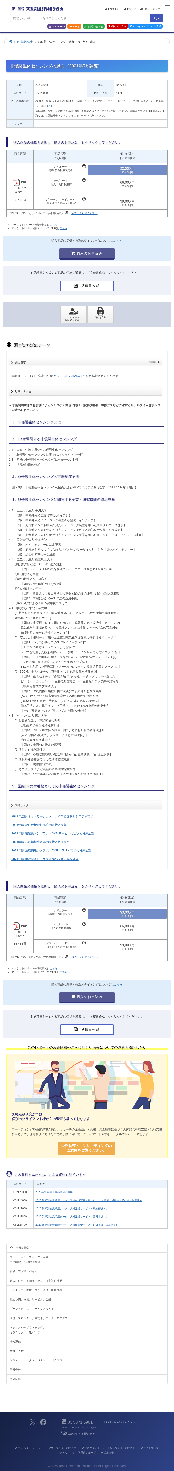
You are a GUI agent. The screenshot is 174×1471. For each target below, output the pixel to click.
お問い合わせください (84, 213)
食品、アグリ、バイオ (23, 1271)
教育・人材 (17, 1351)
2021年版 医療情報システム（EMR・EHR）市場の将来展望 (51, 850)
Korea (131, 9)
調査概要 (87, 362)
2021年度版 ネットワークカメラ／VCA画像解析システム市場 (52, 816)
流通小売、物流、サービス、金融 (30, 1299)
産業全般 (15, 1369)
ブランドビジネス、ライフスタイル (32, 1308)
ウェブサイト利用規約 (63, 1448)
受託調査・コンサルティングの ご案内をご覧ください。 (86, 1148)
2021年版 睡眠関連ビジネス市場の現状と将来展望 (45, 859)
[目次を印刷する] (100, 314)
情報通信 (15, 1341)
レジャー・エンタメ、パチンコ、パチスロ (36, 1360)
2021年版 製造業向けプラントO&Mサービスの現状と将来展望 (52, 833)
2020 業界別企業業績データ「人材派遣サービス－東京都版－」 (71, 1208)
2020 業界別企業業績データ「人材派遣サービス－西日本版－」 (71, 1216)
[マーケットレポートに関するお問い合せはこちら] (73, 314)
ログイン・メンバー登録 (147, 26)
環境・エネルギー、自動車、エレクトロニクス (39, 1318)
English (113, 9)
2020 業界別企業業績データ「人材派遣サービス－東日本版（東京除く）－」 (79, 1224)
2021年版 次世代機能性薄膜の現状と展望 (39, 825)
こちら (52, 105)
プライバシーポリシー (30, 1448)
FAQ (64, 1452)
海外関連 (15, 1379)
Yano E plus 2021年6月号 (71, 376)
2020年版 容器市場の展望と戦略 (54, 1192)
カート (76, 26)
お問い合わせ (95, 26)
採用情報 (109, 1452)
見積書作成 (90, 286)
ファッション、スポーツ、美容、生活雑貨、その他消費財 (30, 1259)
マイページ (58, 26)
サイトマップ (152, 9)
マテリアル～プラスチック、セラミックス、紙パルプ (28, 1330)
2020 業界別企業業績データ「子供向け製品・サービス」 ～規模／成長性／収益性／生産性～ (88, 1200)
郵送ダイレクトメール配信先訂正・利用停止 (109, 1448)
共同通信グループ (85, 1452)
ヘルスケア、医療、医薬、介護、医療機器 (36, 1290)
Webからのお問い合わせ (83, 1433)
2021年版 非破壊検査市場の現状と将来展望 (40, 842)
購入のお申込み (89, 253)
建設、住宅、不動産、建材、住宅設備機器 (36, 1280)
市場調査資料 (25, 41)
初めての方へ (118, 26)
